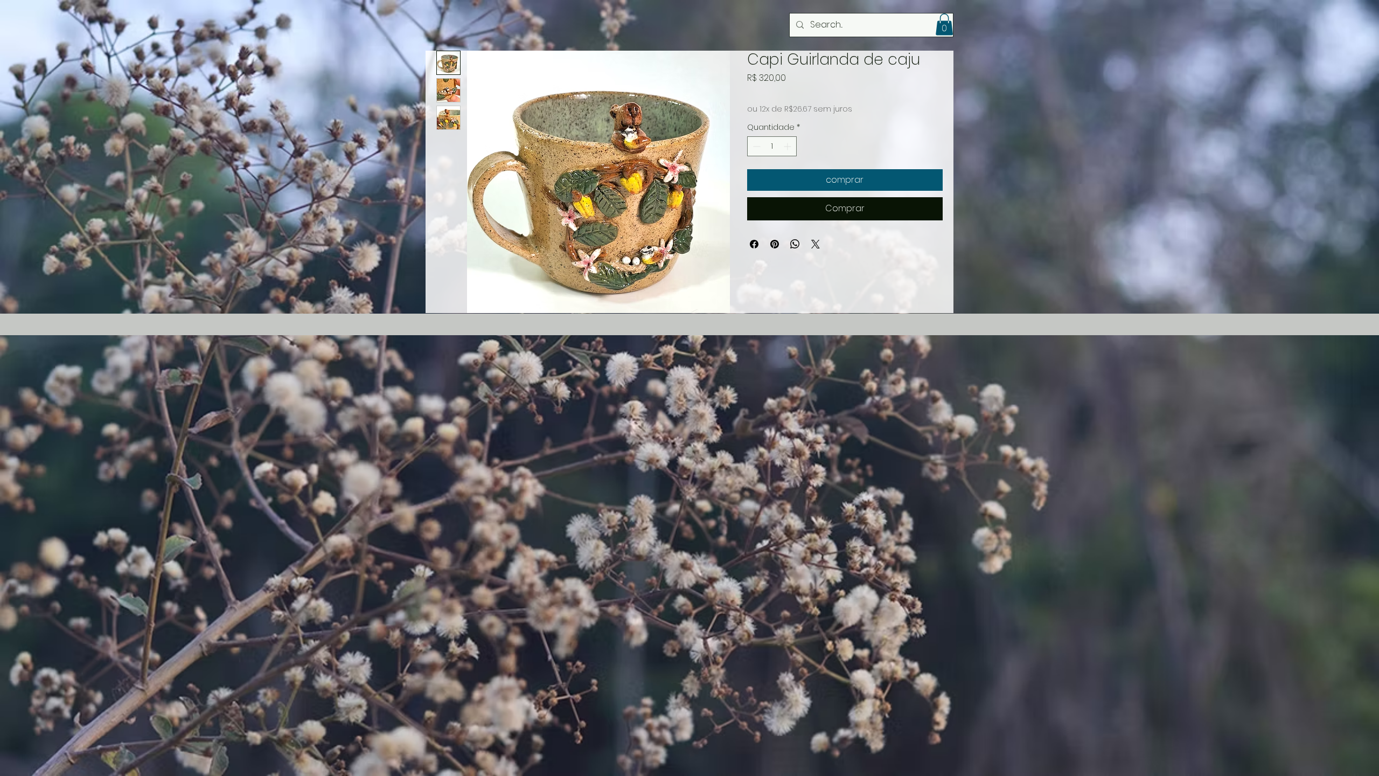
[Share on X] (815, 244)
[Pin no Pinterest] (774, 244)
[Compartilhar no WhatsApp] (795, 244)
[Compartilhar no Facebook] (754, 244)
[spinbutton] (772, 146)
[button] (944, 24)
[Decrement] (755, 146)
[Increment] (788, 146)
